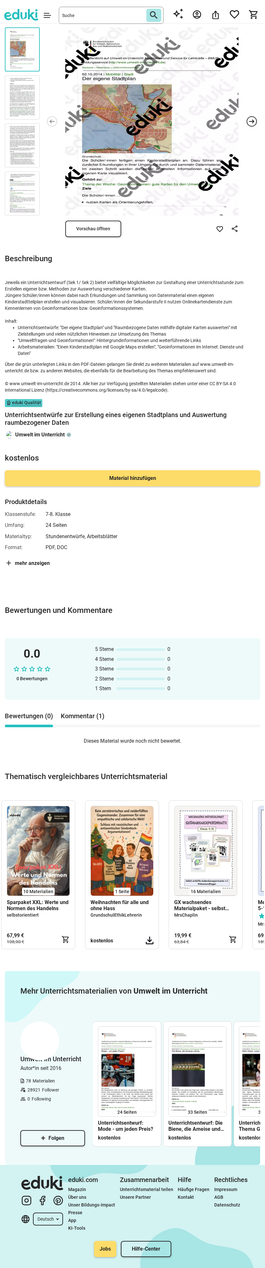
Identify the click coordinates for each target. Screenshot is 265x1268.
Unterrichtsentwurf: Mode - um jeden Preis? (125, 1126)
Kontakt (186, 1197)
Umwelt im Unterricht (40, 435)
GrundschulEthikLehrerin (116, 915)
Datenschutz (227, 1204)
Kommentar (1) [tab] (82, 716)
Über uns (77, 1197)
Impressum (225, 1189)
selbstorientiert (23, 915)
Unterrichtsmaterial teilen (146, 1189)
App (72, 1220)
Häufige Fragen (193, 1189)
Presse (75, 1212)
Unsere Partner (135, 1197)
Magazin (77, 1189)
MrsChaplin (186, 915)
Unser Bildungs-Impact (91, 1204)
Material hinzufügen (132, 478)
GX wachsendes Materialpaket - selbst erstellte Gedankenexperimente (201, 905)
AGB (218, 1197)
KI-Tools (76, 1228)
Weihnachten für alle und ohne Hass (119, 905)
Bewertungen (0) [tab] (29, 716)
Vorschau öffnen (93, 228)
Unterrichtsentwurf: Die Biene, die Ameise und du (195, 1126)
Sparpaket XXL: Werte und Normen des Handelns (38, 905)
